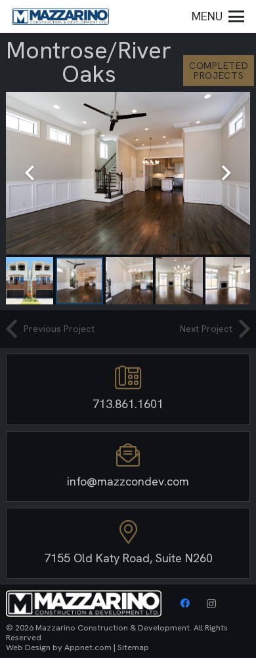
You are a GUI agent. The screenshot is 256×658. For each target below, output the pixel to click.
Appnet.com (88, 647)
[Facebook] (185, 603)
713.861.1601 (128, 403)
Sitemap (133, 647)
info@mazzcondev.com (128, 481)
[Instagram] (211, 603)
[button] (218, 16)
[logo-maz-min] (60, 17)
